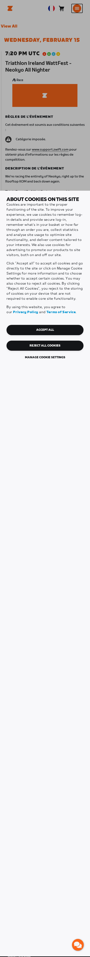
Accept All (45, 329)
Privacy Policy (25, 312)
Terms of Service (61, 312)
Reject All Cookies (45, 345)
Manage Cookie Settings (45, 357)
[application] (78, 945)
